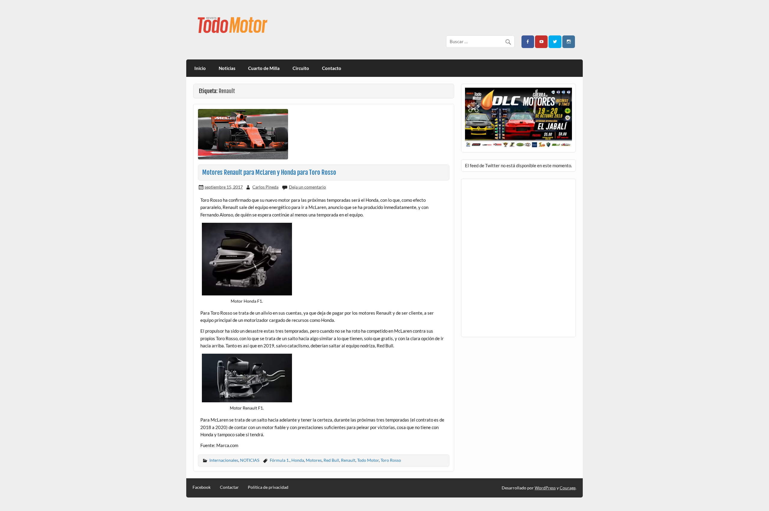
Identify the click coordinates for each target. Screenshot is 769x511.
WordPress (545, 487)
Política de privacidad (268, 487)
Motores (314, 460)
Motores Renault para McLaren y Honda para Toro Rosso (269, 172)
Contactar (229, 487)
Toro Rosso (391, 460)
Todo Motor (368, 460)
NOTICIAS (249, 460)
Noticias (227, 68)
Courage (568, 487)
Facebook (202, 487)
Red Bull (331, 460)
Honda (297, 460)
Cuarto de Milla (264, 68)
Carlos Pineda (265, 186)
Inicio (200, 68)
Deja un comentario (307, 186)
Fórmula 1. (280, 460)
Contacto (331, 68)
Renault (348, 460)
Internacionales (223, 460)
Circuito (301, 68)
